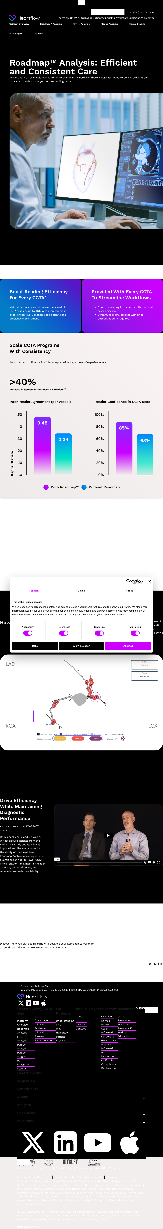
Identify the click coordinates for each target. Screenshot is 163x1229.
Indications (24, 1168)
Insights (116, 17)
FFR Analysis (81, 24)
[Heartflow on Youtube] (36, 1003)
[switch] (63, 633)
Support (39, 33)
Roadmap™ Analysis (51, 24)
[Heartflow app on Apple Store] (43, 1003)
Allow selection (81, 645)
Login (151, 1009)
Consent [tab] (34, 590)
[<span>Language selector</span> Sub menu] (157, 18)
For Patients (95, 17)
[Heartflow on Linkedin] (28, 1003)
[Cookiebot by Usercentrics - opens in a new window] (129, 581)
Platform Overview (19, 24)
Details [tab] (81, 590)
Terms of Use (84, 1168)
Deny (35, 645)
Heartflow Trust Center (110, 1168)
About (107, 17)
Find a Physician (107, 12)
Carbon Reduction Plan (68, 1177)
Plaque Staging (137, 24)
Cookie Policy (64, 1168)
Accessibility (95, 1177)
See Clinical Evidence (81, 532)
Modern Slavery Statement (33, 1177)
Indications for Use (102, 1200)
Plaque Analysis (109, 24)
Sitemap (111, 1177)
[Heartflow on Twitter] (21, 1003)
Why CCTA (81, 17)
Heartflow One (66, 17)
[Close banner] (150, 581)
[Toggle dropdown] (153, 12)
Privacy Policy (43, 1168)
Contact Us (156, 964)
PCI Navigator (16, 33)
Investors (122, 17)
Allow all (128, 645)
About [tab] (129, 590)
